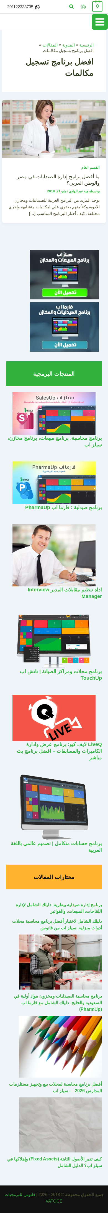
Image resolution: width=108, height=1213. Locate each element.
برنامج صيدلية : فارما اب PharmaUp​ (63, 507)
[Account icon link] (83, 6)
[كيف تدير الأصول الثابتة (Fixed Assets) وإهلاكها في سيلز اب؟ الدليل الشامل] (60, 1124)
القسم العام (90, 167)
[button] (71, 6)
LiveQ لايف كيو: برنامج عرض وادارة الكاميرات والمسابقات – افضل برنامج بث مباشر (59, 750)
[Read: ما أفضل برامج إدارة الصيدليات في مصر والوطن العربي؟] (54, 128)
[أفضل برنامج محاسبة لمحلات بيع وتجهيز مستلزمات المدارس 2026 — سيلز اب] (60, 1047)
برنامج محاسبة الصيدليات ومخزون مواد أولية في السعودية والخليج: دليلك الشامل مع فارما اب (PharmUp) (58, 1003)
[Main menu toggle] (100, 22)
